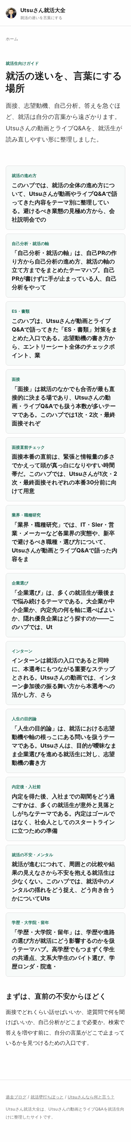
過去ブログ (16, 1096)
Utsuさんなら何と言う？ (91, 1096)
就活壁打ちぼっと (47, 1096)
